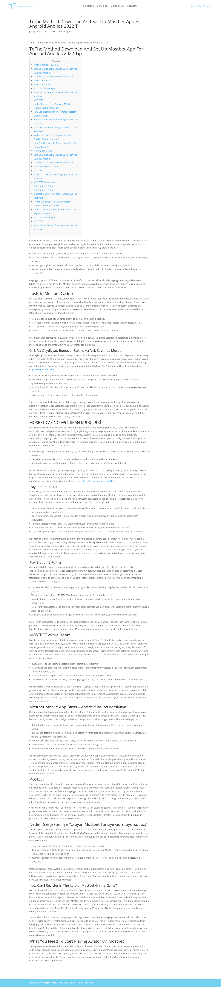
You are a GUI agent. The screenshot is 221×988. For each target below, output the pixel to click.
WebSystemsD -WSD (52, 982)
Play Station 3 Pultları (44, 84)
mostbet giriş (65, 31)
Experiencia (117, 6)
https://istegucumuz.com (41, 369)
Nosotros (88, 6)
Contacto (132, 6)
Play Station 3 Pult (43, 80)
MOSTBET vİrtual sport (45, 88)
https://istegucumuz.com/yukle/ (98, 481)
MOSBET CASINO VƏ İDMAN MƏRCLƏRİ (53, 76)
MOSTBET (38, 100)
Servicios (102, 6)
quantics (37, 31)
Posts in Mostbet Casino (46, 64)
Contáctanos (200, 5)
